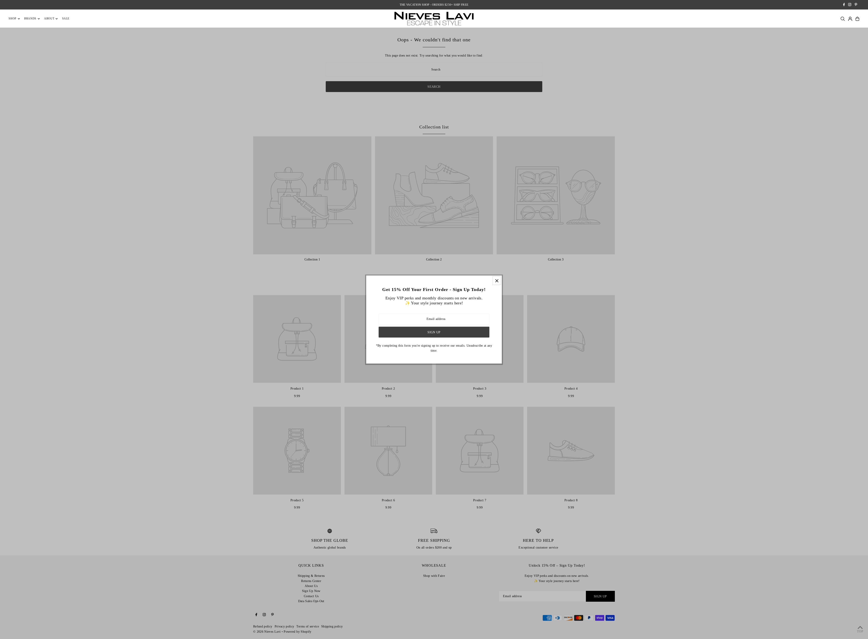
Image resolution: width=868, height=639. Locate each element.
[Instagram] (849, 5)
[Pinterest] (856, 5)
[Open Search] (843, 19)
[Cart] (857, 19)
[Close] (497, 281)
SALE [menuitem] (65, 18)
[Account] (850, 19)
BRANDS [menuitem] (30, 18)
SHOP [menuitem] (12, 18)
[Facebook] (844, 5)
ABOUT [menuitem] (49, 18)
